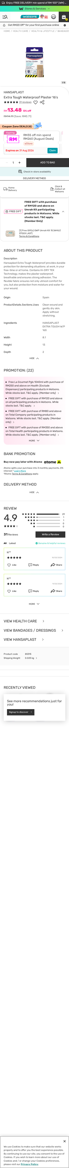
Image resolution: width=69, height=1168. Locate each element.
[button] (64, 17)
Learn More (20, 471)
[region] (34, 1152)
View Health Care (21, 621)
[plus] (19, 162)
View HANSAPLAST (20, 639)
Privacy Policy (29, 1164)
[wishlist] (35, 102)
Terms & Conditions (29, 236)
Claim (52, 150)
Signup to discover (18, 712)
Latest (12, 543)
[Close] (65, 1141)
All (5, 543)
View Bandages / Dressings (30, 630)
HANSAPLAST (14, 92)
